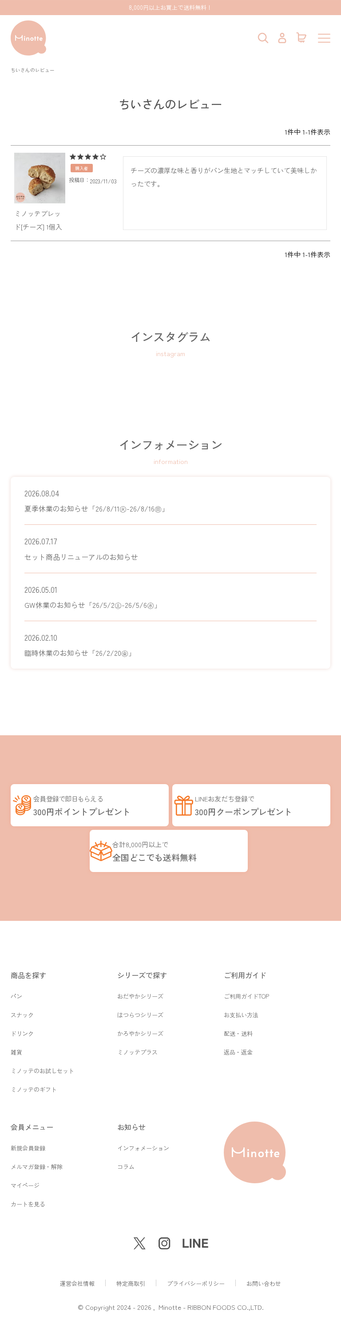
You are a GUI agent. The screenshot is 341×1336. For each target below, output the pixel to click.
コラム (126, 1166)
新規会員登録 (28, 1148)
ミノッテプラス (137, 1052)
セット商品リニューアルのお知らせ (81, 548)
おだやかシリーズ (140, 996)
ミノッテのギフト (34, 1089)
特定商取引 (130, 1283)
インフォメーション (143, 1148)
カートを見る (28, 1204)
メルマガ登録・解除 (37, 1166)
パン (16, 996)
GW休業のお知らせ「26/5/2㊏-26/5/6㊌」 (92, 597)
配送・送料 (238, 1033)
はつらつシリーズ (140, 1015)
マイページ (25, 1185)
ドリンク (22, 1033)
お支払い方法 (241, 1015)
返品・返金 (238, 1052)
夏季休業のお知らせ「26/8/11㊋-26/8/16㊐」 (96, 501)
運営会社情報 (77, 1283)
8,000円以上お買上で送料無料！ (170, 7)
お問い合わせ (263, 1283)
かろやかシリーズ (140, 1033)
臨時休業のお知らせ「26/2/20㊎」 (79, 645)
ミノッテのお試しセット (42, 1070)
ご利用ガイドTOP (246, 996)
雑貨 (16, 1052)
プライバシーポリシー (196, 1283)
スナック (22, 1015)
